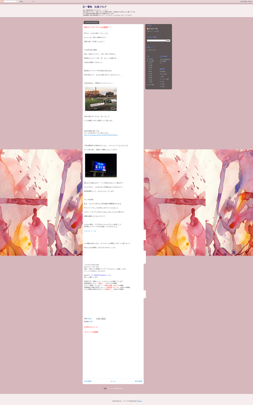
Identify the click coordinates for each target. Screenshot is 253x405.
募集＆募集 (108, 285)
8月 (149, 67)
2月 (149, 80)
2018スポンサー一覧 (90, 231)
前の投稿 (138, 381)
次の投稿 (87, 381)
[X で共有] (101, 319)
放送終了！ (108, 289)
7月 (149, 69)
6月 (149, 71)
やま (161, 86)
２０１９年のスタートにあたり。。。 (165, 61)
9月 (149, 65)
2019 (150, 59)
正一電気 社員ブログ (95, 6)
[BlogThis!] (99, 319)
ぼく (161, 81)
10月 (149, 63)
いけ (161, 76)
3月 (149, 77)
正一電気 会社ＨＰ (152, 50)
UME (91, 321)
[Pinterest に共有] (105, 319)
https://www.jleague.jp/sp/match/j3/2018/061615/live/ (101, 135)
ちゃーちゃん (163, 79)
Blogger (139, 401)
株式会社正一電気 (153, 28)
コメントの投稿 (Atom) (115, 388)
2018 (150, 61)
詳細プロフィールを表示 (153, 31)
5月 (149, 73)
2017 (150, 84)
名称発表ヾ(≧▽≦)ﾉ (112, 287)
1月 (149, 82)
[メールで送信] (97, 319)
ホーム (113, 381)
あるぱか (162, 74)
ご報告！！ (101, 283)
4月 (149, 75)
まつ (161, 84)
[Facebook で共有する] (103, 319)
